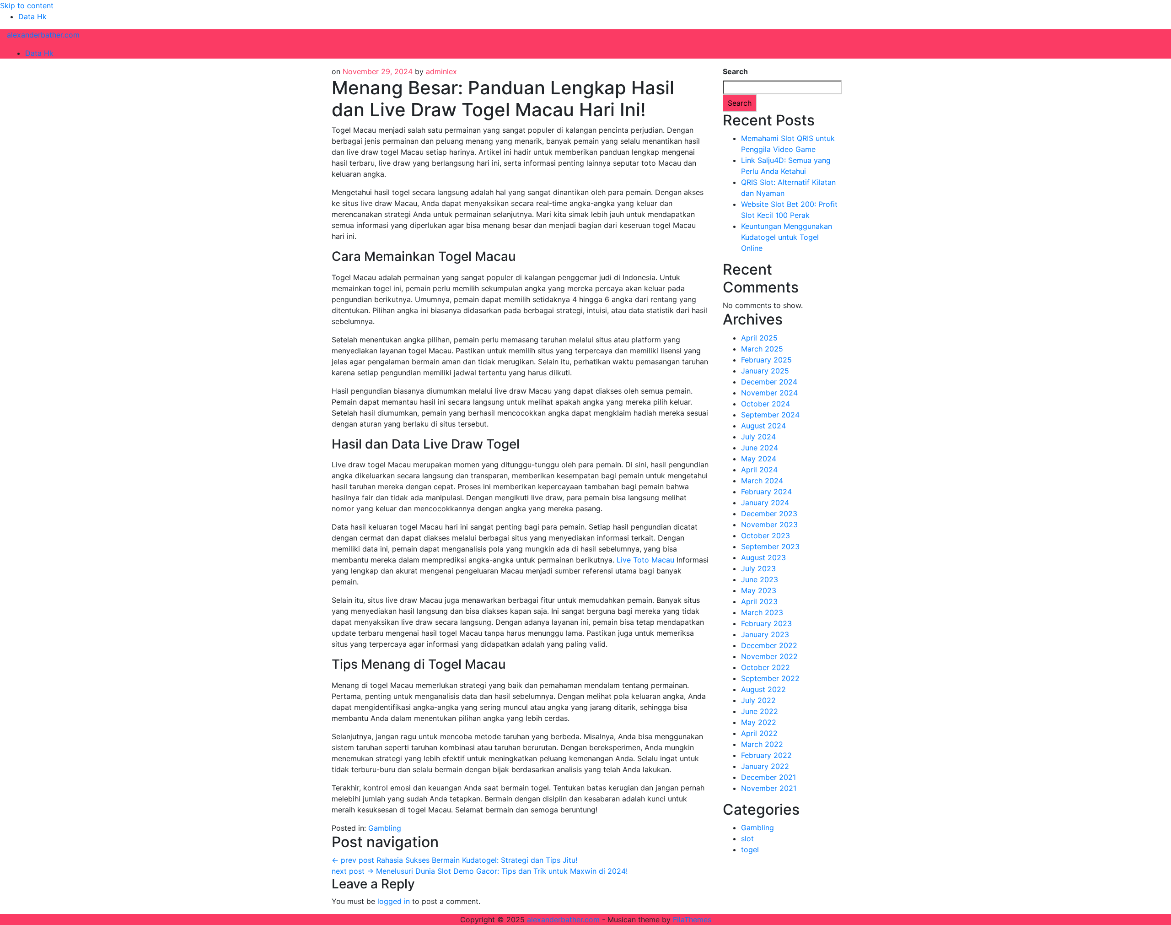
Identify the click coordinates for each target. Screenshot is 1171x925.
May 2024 (758, 458)
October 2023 (765, 535)
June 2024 (759, 447)
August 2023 (763, 557)
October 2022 (765, 667)
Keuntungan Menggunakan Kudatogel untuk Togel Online (786, 237)
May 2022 (758, 722)
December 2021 (768, 777)
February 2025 (766, 359)
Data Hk (32, 16)
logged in (393, 901)
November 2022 (769, 656)
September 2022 (770, 678)
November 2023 (769, 524)
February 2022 (766, 755)
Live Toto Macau (645, 559)
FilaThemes (692, 919)
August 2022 (763, 689)
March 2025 (762, 348)
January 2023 (765, 634)
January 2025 (765, 370)
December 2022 (769, 645)
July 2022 (758, 700)
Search (735, 71)
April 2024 (759, 469)
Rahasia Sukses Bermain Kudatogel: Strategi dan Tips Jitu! (454, 860)
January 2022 (765, 766)
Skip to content (27, 5)
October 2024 (765, 403)
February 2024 (766, 491)
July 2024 (758, 436)
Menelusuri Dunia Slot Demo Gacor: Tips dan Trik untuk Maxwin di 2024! (480, 871)
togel (750, 849)
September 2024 (770, 414)
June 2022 (759, 711)
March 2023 (762, 612)
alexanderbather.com (43, 34)
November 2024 (769, 392)
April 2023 (759, 601)
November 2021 (768, 788)
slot (747, 838)
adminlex (441, 71)
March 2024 (762, 480)
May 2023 (758, 590)
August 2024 (763, 425)
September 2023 (770, 546)
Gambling (384, 828)
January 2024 (765, 502)
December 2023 (769, 513)
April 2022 (759, 733)
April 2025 (759, 337)
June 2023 (759, 579)
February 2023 (766, 623)
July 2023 (758, 568)
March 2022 (762, 744)
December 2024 (769, 381)
